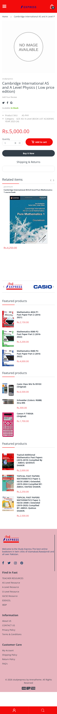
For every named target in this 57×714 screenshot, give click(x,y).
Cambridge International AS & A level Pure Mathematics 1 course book (28, 191)
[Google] (11, 102)
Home (5, 16)
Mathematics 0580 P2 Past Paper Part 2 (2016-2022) (29, 334)
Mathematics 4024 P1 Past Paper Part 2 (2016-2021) (29, 315)
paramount (8, 186)
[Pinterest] (21, 563)
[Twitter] (3, 102)
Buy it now (28, 153)
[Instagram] (15, 563)
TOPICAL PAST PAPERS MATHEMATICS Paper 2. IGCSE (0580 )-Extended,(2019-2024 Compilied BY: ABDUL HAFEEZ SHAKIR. (29, 481)
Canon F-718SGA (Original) (25, 415)
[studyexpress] (28, 6)
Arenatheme (35, 679)
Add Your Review (9, 97)
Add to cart (41, 142)
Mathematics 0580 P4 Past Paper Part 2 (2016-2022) (29, 354)
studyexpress (7, 78)
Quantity (6, 139)
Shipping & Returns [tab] (28, 162)
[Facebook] (7, 102)
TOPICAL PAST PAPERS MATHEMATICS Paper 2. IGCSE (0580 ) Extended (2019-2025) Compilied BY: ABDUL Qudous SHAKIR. (29, 504)
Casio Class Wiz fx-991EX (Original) (29, 385)
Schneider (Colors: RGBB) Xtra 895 (29, 401)
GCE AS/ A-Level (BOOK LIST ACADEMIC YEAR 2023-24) (29, 120)
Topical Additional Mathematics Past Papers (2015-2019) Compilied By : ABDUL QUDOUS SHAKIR (29, 460)
